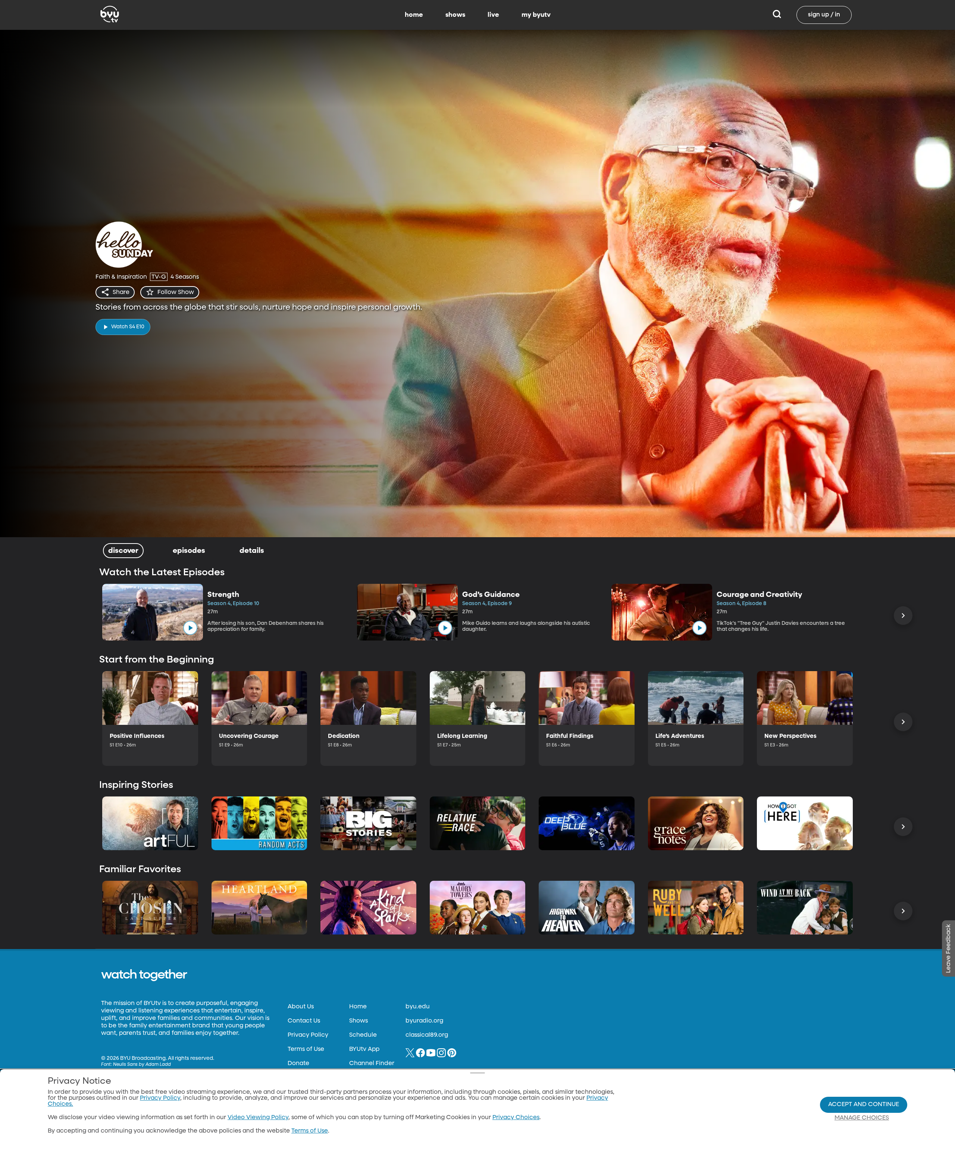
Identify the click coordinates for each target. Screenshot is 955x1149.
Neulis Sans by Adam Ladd (142, 1064)
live (493, 15)
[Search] (777, 15)
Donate (298, 1064)
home (414, 15)
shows (455, 15)
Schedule (363, 1035)
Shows (358, 1021)
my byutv (536, 15)
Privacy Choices (515, 1118)
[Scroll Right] (903, 615)
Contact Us (304, 1021)
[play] (190, 628)
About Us (301, 1007)
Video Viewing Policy (258, 1118)
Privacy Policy (308, 1035)
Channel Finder (371, 1064)
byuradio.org (424, 1021)
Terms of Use (306, 1049)
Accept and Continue (863, 1105)
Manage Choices (862, 1118)
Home (358, 1007)
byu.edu (418, 1007)
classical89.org (427, 1035)
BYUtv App (364, 1049)
